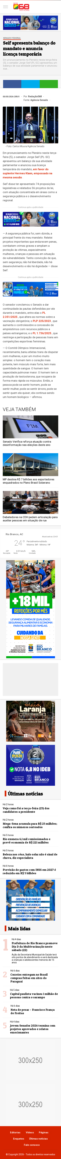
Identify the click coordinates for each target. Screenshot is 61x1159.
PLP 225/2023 (42, 321)
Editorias (15, 1132)
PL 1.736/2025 (42, 333)
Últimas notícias (38, 1138)
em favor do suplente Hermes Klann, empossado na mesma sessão (27, 173)
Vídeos (30, 1132)
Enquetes (18, 1138)
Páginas (43, 1132)
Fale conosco (32, 1144)
